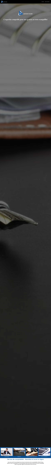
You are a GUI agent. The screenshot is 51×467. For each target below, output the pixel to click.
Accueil (43, 1)
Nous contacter (47, 1)
